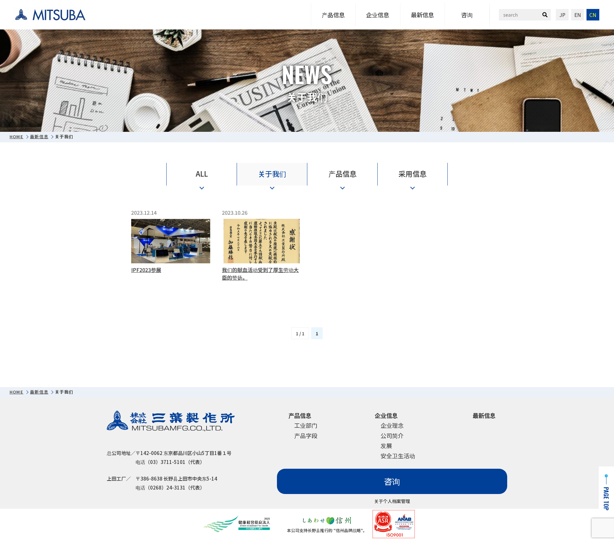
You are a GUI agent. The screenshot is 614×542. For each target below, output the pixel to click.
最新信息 (422, 15)
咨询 (467, 15)
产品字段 (305, 435)
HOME (16, 136)
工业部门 (305, 425)
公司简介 (392, 435)
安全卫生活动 (398, 455)
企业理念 (392, 425)
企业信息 (377, 15)
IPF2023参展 (146, 270)
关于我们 (272, 173)
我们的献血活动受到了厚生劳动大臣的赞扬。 (260, 273)
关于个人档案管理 (392, 501)
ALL (202, 173)
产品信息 (333, 15)
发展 (386, 445)
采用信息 (412, 173)
